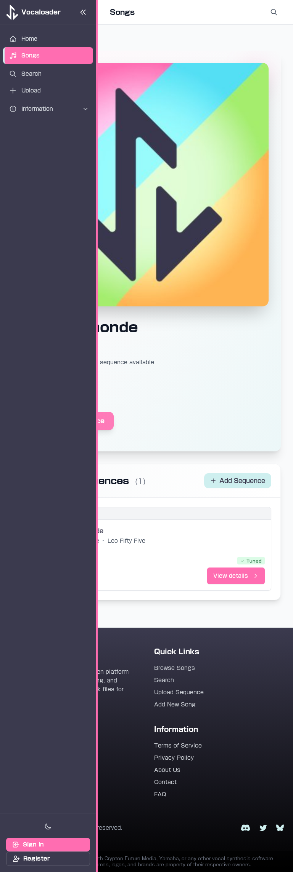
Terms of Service (178, 745)
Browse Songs (174, 668)
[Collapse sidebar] (83, 12)
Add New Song (175, 704)
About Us (167, 770)
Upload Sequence (179, 692)
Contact (165, 782)
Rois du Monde (80, 531)
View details (230, 576)
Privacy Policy (174, 757)
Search (164, 680)
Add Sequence (242, 481)
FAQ (160, 794)
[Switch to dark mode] (48, 826)
